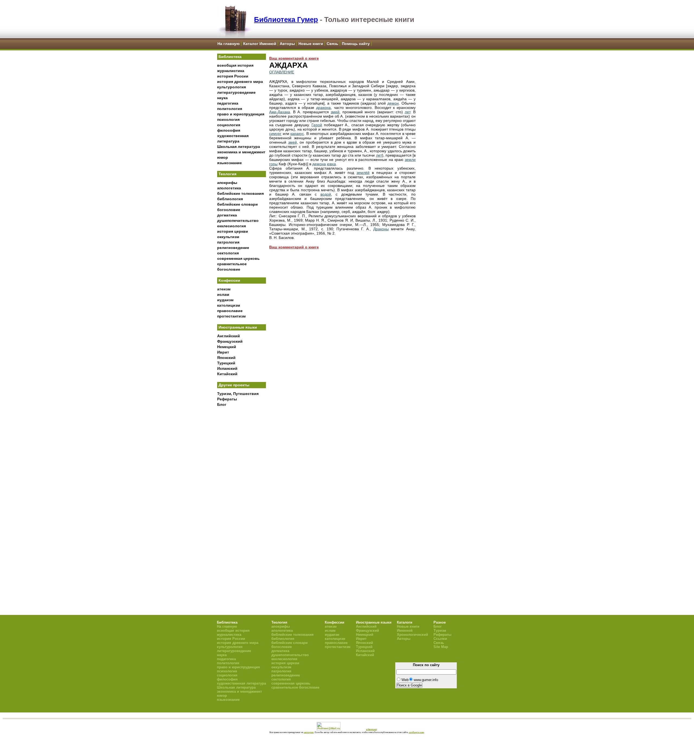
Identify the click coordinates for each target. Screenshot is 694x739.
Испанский (227, 368)
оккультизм (228, 237)
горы (273, 164)
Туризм (439, 630)
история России (232, 76)
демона (319, 164)
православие (230, 311)
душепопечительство (238, 220)
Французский (230, 341)
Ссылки (440, 639)
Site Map (440, 647)
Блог (221, 404)
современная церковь (238, 258)
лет (407, 112)
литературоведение (236, 92)
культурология (231, 87)
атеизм (223, 289)
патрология (228, 242)
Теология (227, 174)
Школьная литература (238, 146)
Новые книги (310, 43)
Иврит (223, 352)
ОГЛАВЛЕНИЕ (281, 72)
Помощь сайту (356, 43)
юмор (222, 157)
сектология (228, 253)
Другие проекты (234, 385)
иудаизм (225, 300)
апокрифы (227, 182)
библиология (230, 199)
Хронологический (412, 635)
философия (228, 130)
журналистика (230, 71)
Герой (316, 125)
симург (275, 133)
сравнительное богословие (295, 687)
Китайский (227, 374)
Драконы (381, 229)
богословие (228, 210)
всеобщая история (235, 65)
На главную (228, 43)
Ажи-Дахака (279, 112)
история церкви (232, 231)
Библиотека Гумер (286, 19)
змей (335, 112)
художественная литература (241, 683)
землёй (363, 172)
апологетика (229, 188)
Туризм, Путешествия (238, 393)
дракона (323, 107)
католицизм (228, 305)
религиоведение (233, 247)
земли (410, 159)
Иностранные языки (238, 327)
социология (228, 125)
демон (393, 103)
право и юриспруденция (240, 114)
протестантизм (231, 316)
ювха (331, 164)
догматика (227, 215)
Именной (405, 630)
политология (229, 108)
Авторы (287, 43)
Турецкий (226, 363)
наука (222, 98)
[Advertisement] (241, 498)
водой (325, 194)
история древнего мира (240, 81)
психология (228, 119)
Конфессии (229, 280)
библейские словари (237, 204)
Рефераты (227, 399)
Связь (332, 43)
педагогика (227, 103)
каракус (297, 133)
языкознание (229, 163)
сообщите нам (416, 732)
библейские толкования (240, 193)
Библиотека (230, 56)
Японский (226, 357)
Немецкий (226, 347)
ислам (223, 294)
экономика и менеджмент (241, 152)
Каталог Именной (259, 43)
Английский (228, 336)
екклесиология (231, 226)
